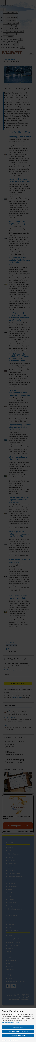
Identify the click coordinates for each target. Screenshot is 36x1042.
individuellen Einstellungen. (10, 1023)
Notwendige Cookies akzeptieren (18, 1031)
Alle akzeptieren (18, 1027)
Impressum (4, 1040)
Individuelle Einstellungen (18, 1035)
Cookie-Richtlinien (13, 1040)
